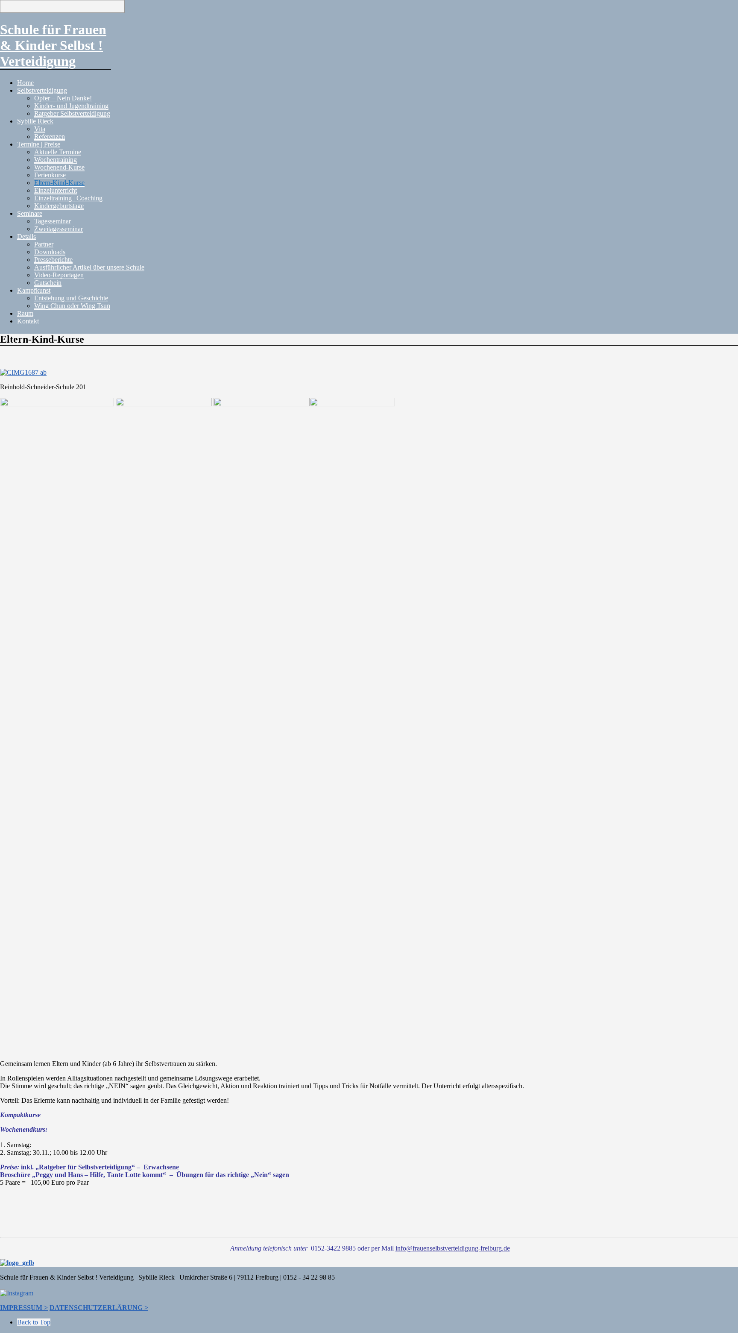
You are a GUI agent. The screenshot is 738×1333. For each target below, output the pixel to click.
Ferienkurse (50, 175)
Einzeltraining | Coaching (68, 198)
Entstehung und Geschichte (71, 298)
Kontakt (28, 321)
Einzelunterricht (55, 190)
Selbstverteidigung (42, 90)
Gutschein (48, 282)
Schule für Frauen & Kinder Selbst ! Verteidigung (53, 45)
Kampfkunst (33, 290)
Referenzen (49, 136)
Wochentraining (55, 159)
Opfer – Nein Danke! (63, 98)
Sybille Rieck (35, 121)
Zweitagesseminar (58, 228)
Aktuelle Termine (57, 152)
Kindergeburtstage (59, 205)
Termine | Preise (38, 144)
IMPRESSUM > (24, 1307)
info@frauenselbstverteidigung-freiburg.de (452, 1248)
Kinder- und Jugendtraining (71, 105)
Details (26, 236)
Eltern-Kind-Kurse (59, 182)
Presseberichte (53, 259)
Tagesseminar (52, 221)
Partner (43, 244)
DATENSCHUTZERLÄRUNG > (99, 1307)
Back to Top (33, 1322)
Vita (39, 128)
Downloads (49, 251)
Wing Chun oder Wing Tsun (72, 305)
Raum (25, 313)
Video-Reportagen (59, 275)
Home (25, 82)
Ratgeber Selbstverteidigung (72, 113)
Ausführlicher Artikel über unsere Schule (89, 267)
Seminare (29, 213)
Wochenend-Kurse (59, 167)
